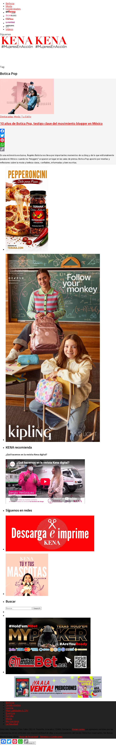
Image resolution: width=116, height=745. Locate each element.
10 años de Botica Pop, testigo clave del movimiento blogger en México (51, 123)
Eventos (10, 713)
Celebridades (13, 9)
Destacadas (6, 116)
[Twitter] (58, 135)
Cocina (9, 708)
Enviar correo (78, 729)
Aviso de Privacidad (28, 737)
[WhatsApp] (58, 144)
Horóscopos (12, 721)
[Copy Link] (58, 149)
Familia (9, 716)
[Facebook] (58, 131)
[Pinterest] (58, 140)
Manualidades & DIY (17, 710)
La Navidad (12, 724)
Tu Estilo (26, 116)
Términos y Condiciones (51, 737)
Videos (9, 29)
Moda (9, 6)
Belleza (10, 3)
